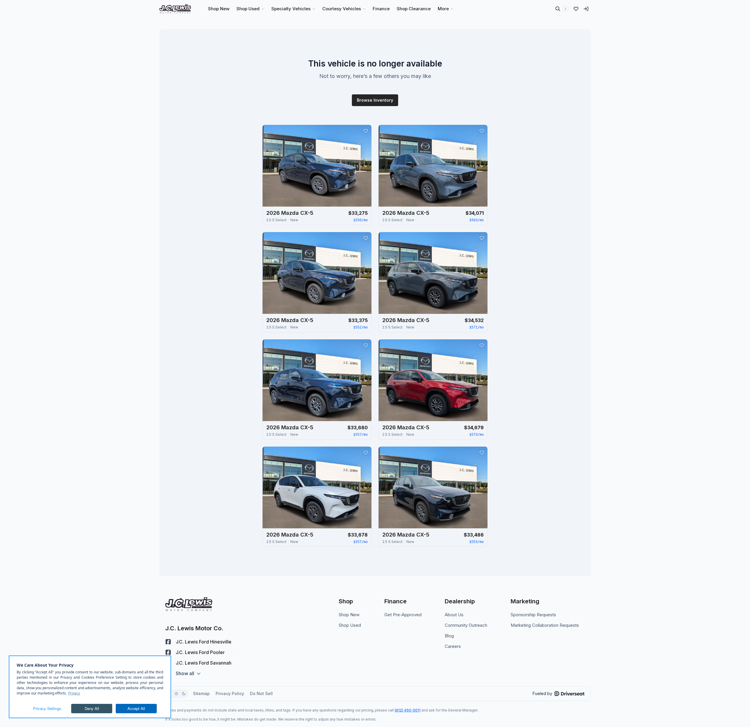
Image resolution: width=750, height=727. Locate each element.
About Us (454, 614)
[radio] (176, 693)
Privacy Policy (230, 693)
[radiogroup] (176, 693)
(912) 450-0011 (407, 710)
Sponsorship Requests (533, 614)
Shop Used (350, 625)
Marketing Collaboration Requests (545, 625)
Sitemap (201, 693)
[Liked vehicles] (576, 8)
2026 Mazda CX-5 (289, 213)
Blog (449, 636)
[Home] (175, 8)
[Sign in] (586, 8)
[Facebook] (168, 642)
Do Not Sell (261, 693)
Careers (453, 646)
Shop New (349, 614)
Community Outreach (466, 625)
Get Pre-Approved (403, 614)
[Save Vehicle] (365, 130)
